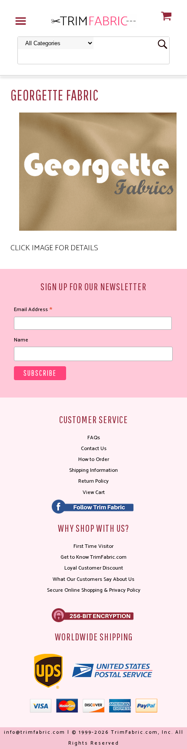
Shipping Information (93, 470)
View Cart (94, 492)
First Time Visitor (93, 546)
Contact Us (94, 448)
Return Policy (93, 481)
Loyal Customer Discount (93, 568)
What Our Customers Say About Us (93, 579)
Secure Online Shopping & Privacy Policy (93, 590)
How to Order (93, 459)
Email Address (33, 310)
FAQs (93, 438)
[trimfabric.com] (93, 20)
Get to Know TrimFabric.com (93, 557)
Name (21, 340)
